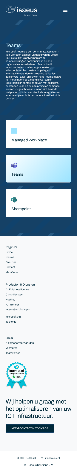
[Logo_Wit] (21, 6)
